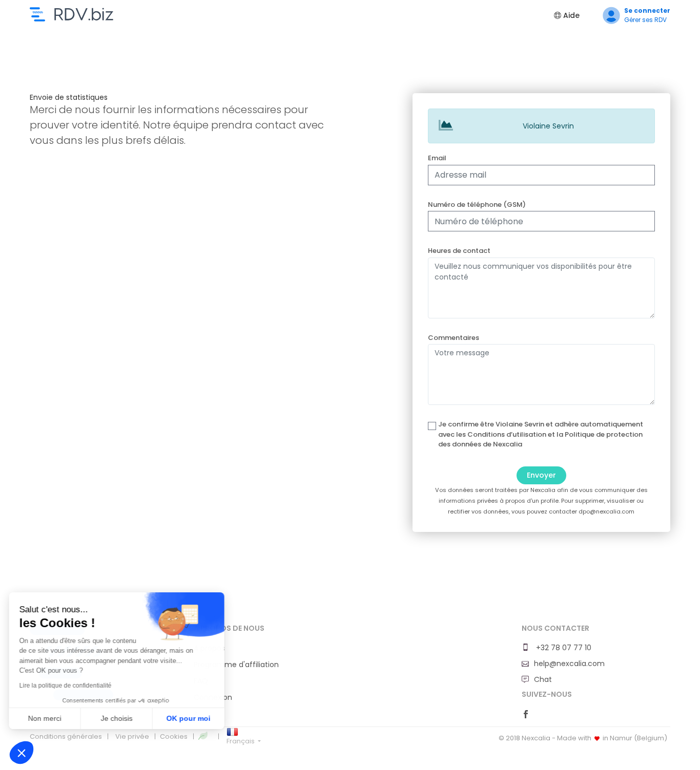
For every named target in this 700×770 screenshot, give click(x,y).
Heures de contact (459, 250)
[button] (21, 752)
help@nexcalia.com (569, 663)
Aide (570, 15)
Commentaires (453, 338)
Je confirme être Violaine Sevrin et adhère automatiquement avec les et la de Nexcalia (540, 434)
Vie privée (132, 736)
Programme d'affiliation (236, 664)
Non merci (46, 718)
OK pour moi (190, 718)
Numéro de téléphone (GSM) (477, 204)
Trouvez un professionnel (71, 14)
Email (437, 158)
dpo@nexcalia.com (606, 511)
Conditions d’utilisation (506, 434)
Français (241, 741)
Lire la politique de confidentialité (66, 685)
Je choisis (118, 718)
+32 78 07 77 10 (562, 648)
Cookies (174, 736)
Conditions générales (66, 736)
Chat (543, 679)
